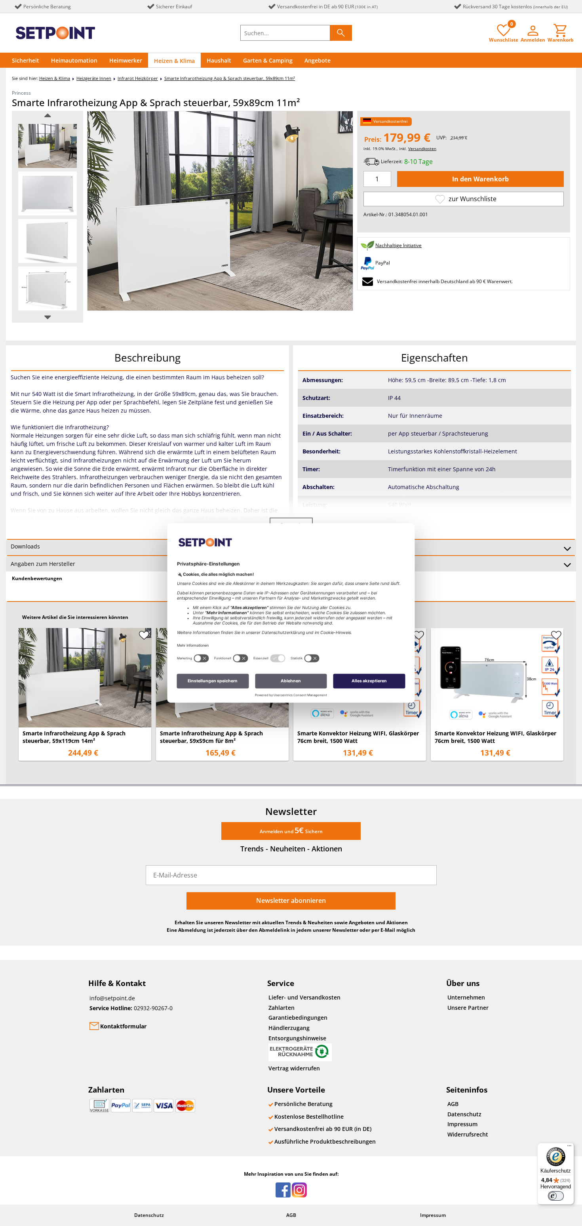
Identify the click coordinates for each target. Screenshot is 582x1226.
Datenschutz (464, 1114)
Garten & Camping (268, 60)
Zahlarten (281, 1007)
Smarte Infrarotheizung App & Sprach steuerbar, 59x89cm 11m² (229, 78)
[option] (47, 146)
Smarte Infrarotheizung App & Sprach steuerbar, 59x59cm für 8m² (211, 736)
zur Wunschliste (471, 198)
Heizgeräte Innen (93, 78)
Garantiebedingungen (297, 1017)
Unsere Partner (468, 1007)
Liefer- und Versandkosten (304, 997)
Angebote (317, 60)
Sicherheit (25, 60)
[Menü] (569, 1147)
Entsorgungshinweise (297, 1038)
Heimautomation (74, 60)
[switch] (556, 1196)
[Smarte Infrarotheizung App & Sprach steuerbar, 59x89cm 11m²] (47, 146)
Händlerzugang (289, 1028)
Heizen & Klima (174, 61)
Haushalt (219, 60)
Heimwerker (125, 60)
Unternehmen (466, 997)
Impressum (462, 1124)
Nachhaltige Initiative (398, 245)
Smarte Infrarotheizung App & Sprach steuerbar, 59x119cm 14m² (74, 736)
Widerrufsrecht (467, 1134)
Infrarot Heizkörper (138, 78)
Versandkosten (422, 148)
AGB (452, 1104)
